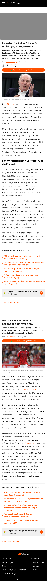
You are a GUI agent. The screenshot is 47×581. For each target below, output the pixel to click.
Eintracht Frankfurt (31, 389)
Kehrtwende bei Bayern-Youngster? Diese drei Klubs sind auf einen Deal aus (24, 263)
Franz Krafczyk (11, 62)
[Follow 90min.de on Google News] (41, 293)
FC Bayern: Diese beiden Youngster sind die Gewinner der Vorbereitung (22, 257)
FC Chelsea (29, 443)
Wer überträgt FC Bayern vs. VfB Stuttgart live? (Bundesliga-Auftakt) (24, 269)
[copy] (15, 65)
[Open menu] (3, 3)
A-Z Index (33, 570)
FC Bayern (10, 104)
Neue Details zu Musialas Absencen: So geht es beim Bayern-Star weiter (24, 282)
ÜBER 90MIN (7, 558)
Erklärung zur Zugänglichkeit (14, 570)
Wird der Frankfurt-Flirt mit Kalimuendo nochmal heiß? (21, 521)
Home (4, 302)
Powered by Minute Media (18, 579)
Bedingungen (7, 562)
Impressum (34, 558)
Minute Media (35, 566)
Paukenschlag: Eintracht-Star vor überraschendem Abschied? (18, 515)
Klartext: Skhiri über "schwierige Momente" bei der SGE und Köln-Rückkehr (24, 500)
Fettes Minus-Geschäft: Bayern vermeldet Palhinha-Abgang (22, 276)
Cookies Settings (9, 573)
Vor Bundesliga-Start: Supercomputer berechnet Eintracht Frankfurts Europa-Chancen (21, 508)
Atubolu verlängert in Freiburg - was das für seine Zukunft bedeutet (23, 493)
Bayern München (13, 302)
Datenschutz (7, 566)
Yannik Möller (11, 337)
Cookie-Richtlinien (37, 562)
